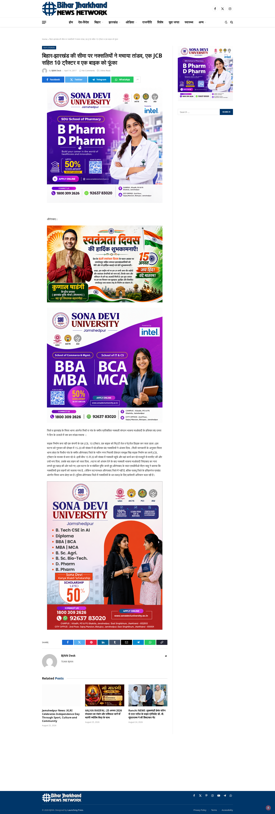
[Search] (231, 22)
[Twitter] (31, 106)
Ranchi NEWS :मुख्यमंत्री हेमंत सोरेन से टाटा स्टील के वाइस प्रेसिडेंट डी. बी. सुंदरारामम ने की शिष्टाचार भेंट (147, 714)
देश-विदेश (83, 22)
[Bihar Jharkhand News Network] (75, 8)
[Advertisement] (137, 763)
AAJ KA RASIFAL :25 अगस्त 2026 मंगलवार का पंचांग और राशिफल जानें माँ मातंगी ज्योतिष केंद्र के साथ (103, 714)
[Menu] (44, 22)
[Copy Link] (31, 155)
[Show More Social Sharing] (137, 80)
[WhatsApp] (31, 147)
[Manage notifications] (268, 807)
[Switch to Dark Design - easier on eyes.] (226, 22)
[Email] (31, 131)
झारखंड (113, 22)
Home (44, 39)
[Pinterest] (31, 122)
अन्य (201, 22)
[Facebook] (31, 98)
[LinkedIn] (31, 114)
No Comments (88, 70)
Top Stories (49, 47)
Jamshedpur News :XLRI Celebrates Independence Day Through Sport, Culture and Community (61, 716)
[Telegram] (31, 139)
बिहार (97, 22)
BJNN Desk (56, 70)
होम (71, 22)
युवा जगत (174, 22)
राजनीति (147, 22)
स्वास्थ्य (189, 22)
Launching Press (75, 810)
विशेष (160, 22)
